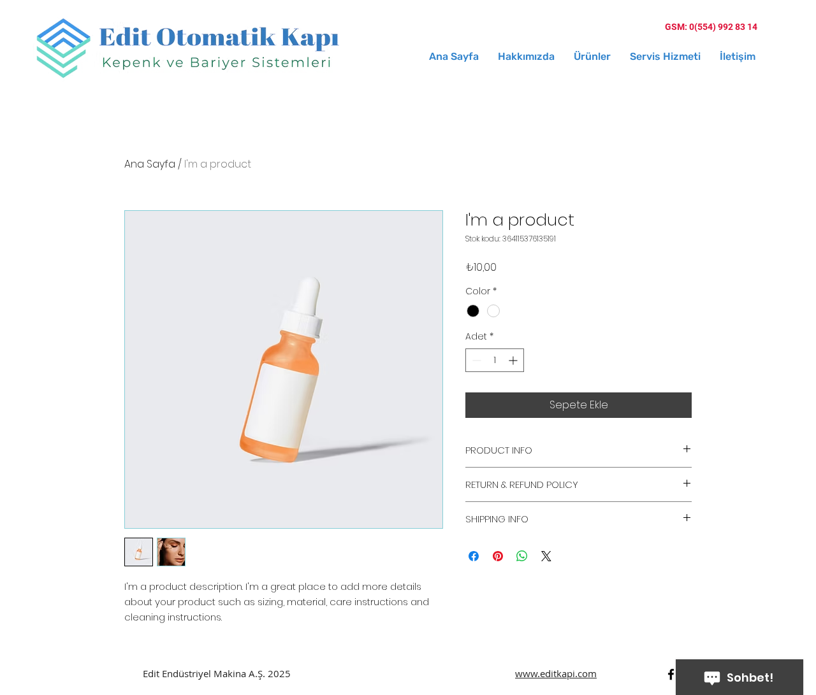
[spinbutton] (494, 360)
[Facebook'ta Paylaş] (473, 556)
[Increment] (514, 360)
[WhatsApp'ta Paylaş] (522, 556)
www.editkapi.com (556, 673)
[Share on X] (546, 556)
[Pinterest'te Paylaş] (498, 556)
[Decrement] (475, 360)
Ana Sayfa (149, 164)
